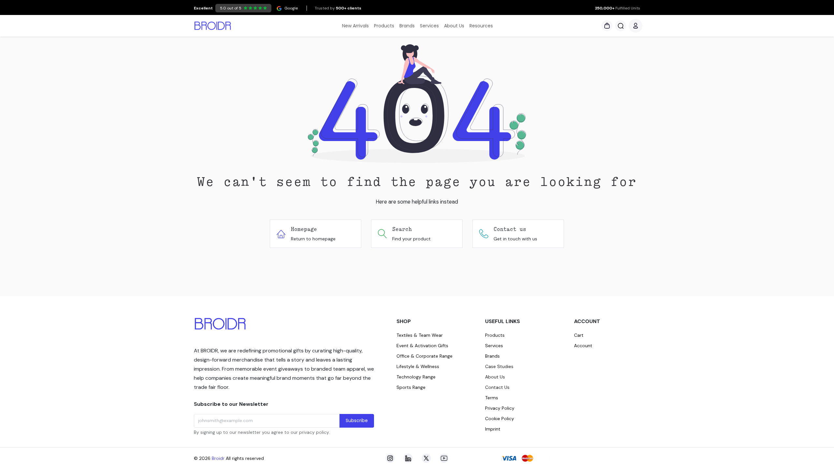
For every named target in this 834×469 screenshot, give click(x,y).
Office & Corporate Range (424, 356)
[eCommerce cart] (606, 25)
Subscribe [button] (357, 420)
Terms (491, 398)
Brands (492, 356)
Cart (578, 335)
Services (494, 345)
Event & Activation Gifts (422, 345)
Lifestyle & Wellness (417, 366)
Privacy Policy (499, 408)
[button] (620, 25)
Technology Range (416, 377)
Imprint (492, 429)
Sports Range (410, 387)
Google (246, 8)
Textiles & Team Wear (419, 335)
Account (583, 345)
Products (495, 335)
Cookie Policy (499, 418)
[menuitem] (355, 26)
